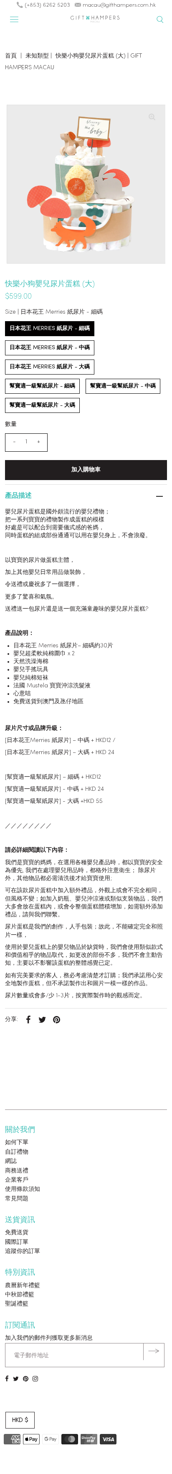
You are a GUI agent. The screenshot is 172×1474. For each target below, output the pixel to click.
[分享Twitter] (42, 1020)
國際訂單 (16, 1242)
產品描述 (18, 496)
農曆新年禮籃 (22, 1286)
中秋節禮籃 (19, 1295)
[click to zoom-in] (152, 118)
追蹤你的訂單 (22, 1251)
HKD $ (20, 1420)
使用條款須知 (22, 1189)
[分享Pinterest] (56, 1020)
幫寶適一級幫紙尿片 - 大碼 (42, 405)
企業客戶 (16, 1180)
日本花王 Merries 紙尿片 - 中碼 (50, 347)
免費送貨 (16, 1233)
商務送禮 (16, 1171)
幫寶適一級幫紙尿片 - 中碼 (123, 386)
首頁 (11, 56)
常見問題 (16, 1199)
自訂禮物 (16, 1152)
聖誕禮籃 (16, 1304)
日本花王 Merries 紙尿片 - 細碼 (50, 328)
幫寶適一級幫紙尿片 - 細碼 (42, 386)
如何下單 (16, 1142)
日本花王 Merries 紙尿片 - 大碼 (50, 367)
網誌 (11, 1161)
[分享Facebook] (28, 1020)
